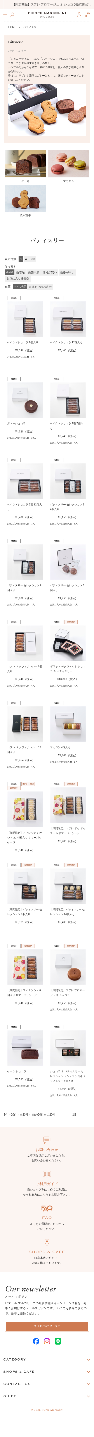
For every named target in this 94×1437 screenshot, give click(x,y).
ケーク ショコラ (16, 1071)
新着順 (20, 272)
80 (33, 259)
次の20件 (49, 1114)
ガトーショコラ (16, 423)
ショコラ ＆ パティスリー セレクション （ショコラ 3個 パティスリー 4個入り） (67, 1076)
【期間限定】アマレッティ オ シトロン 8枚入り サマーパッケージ (24, 837)
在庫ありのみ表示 (40, 286)
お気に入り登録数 (18, 278)
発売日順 (33, 272)
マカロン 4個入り (60, 747)
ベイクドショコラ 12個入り (66, 342)
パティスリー (31, 27)
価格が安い (50, 272)
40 (26, 259)
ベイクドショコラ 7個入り (22, 342)
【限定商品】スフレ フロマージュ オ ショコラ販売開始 (47, 4)
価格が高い (67, 272)
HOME (12, 27)
